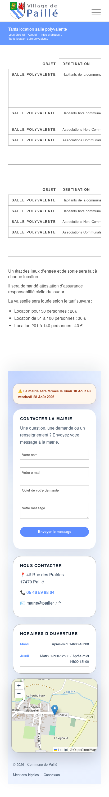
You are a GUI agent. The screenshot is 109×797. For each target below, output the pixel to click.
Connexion (52, 774)
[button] (54, 710)
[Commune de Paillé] (45, 10)
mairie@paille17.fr (43, 603)
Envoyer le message (54, 532)
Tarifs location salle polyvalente (37, 29)
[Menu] (93, 10)
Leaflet (62, 749)
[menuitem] (93, 10)
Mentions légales (26, 774)
